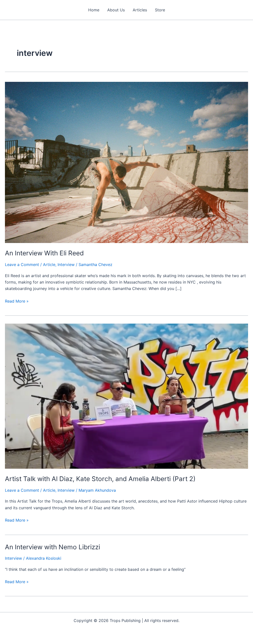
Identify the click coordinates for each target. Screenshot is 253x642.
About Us (116, 9)
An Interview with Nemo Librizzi (52, 547)
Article (49, 264)
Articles (140, 9)
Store (160, 9)
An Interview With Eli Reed (44, 253)
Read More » (17, 301)
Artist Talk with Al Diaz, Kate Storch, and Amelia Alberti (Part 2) (100, 479)
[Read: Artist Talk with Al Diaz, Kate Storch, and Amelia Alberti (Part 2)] (126, 395)
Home (93, 9)
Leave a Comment (22, 264)
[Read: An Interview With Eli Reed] (126, 161)
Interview (66, 264)
